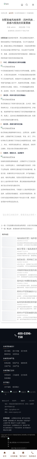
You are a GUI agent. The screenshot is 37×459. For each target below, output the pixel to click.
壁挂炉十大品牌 (16, 423)
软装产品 (16, 363)
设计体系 (24, 351)
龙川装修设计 (27, 428)
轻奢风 (3, 161)
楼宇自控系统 (26, 418)
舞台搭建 (20, 420)
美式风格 (4, 103)
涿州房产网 (26, 425)
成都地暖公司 (12, 420)
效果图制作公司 (17, 425)
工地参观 (16, 375)
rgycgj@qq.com (14, 409)
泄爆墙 (23, 423)
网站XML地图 (7, 430)
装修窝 (5, 420)
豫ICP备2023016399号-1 (19, 448)
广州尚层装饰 (18, 428)
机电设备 (7, 363)
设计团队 (7, 351)
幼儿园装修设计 (8, 428)
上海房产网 (6, 423)
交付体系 (24, 375)
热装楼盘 (7, 378)
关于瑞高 (7, 387)
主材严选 (16, 366)
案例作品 (7, 354)
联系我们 (16, 387)
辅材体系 (24, 363)
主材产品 (7, 366)
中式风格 (4, 71)
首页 (4, 456)
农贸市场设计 (7, 425)
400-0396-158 (24, 335)
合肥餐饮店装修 (16, 418)
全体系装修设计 (20, 13)
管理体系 (7, 375)
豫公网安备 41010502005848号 (19, 442)
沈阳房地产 (26, 420)
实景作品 (16, 354)
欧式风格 (4, 132)
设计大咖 (16, 351)
